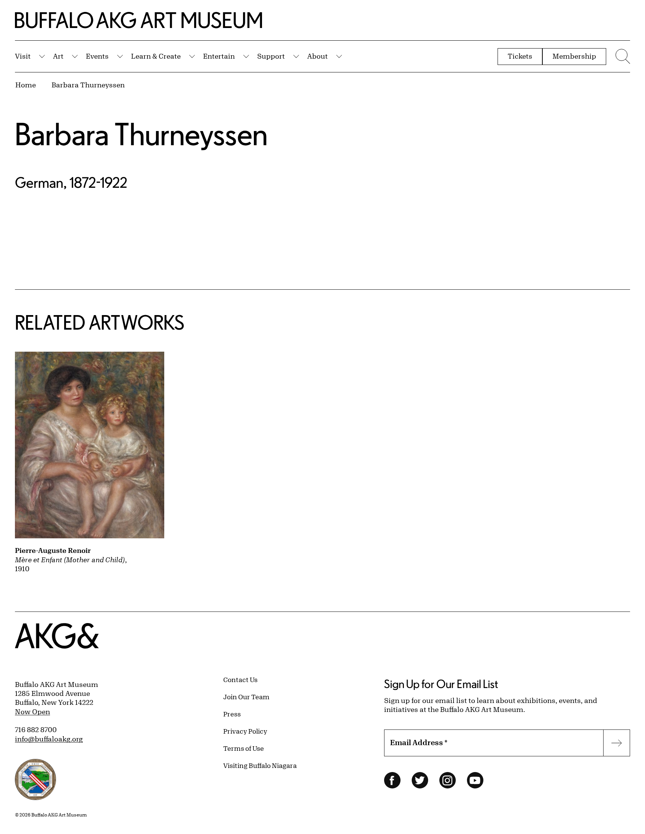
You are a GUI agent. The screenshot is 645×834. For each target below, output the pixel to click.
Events (97, 56)
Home (25, 84)
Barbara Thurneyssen (88, 84)
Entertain (219, 56)
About (317, 56)
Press (232, 714)
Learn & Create (156, 56)
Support (271, 56)
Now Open (32, 711)
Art (58, 56)
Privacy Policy (245, 731)
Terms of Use (243, 748)
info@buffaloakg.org (49, 739)
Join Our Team (246, 696)
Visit (23, 56)
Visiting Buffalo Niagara (260, 765)
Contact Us (240, 679)
